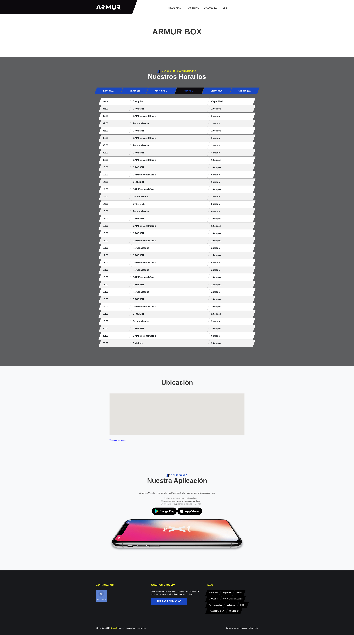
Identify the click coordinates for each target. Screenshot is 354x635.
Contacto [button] (210, 8)
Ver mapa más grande (118, 440)
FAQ (256, 628)
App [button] (224, 8)
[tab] (108, 91)
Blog (251, 628)
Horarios (193, 8)
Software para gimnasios (236, 628)
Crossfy (151, 493)
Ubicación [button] (174, 8)
